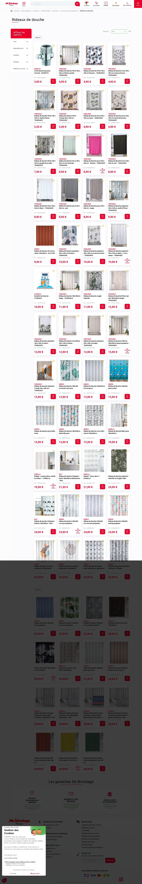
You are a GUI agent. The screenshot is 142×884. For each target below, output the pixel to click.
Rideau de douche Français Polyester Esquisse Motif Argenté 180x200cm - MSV (118, 715)
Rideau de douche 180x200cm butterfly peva (69, 432)
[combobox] (55, 3)
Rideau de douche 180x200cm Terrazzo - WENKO (119, 567)
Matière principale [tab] (19, 70)
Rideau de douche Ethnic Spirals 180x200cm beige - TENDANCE (118, 298)
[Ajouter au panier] (53, 81)
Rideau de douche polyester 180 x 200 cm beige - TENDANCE (94, 343)
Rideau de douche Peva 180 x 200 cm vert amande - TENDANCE (69, 163)
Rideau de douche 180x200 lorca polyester (43, 624)
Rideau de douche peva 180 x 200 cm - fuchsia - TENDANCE (94, 162)
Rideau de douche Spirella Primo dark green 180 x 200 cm (93, 760)
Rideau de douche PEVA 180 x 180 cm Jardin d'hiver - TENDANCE (44, 118)
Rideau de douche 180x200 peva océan (117, 387)
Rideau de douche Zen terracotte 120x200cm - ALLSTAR (44, 252)
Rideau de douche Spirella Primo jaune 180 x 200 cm (68, 759)
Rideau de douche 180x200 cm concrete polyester (93, 522)
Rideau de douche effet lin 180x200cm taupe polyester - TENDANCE (118, 343)
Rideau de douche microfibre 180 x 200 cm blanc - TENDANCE (69, 343)
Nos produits (26, 11)
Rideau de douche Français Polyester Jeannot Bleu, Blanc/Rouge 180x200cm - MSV (93, 715)
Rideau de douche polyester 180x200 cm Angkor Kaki (118, 477)
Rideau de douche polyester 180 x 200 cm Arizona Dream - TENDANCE (94, 253)
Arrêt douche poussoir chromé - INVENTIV (42, 72)
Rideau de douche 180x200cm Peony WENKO (45, 669)
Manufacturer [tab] (18, 48)
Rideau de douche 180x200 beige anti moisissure (117, 669)
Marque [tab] (16, 62)
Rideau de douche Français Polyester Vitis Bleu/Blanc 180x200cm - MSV (68, 715)
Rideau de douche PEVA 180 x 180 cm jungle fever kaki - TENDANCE (44, 163)
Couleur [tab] (16, 55)
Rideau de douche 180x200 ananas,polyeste (117, 522)
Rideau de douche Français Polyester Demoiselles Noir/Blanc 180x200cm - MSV (44, 715)
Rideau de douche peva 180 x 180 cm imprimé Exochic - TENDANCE (118, 118)
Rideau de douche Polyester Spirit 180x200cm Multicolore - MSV (69, 478)
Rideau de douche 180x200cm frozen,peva (94, 387)
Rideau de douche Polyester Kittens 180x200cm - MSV (44, 522)
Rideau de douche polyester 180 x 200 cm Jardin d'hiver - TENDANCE (118, 208)
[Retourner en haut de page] (121, 879)
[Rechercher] (77, 3)
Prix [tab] (14, 41)
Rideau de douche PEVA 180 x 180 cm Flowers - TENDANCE (94, 72)
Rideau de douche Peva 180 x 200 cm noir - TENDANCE (118, 162)
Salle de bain (45, 11)
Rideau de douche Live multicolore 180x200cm (94, 432)
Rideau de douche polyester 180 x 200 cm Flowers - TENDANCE (69, 253)
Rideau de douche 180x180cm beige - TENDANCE (69, 297)
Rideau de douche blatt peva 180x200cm (118, 432)
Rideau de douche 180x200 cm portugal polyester (93, 624)
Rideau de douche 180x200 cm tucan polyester (68, 624)
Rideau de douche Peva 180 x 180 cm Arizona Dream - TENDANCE (118, 73)
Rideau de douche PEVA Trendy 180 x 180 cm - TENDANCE (67, 118)
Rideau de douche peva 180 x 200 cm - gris (69, 207)
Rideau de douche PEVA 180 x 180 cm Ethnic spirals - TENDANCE (69, 73)
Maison (35, 11)
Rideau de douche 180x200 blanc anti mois (93, 669)
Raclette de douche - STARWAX (41, 297)
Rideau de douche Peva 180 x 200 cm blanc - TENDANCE (44, 207)
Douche (55, 11)
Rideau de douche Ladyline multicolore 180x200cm (68, 567)
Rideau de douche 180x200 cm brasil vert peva (68, 387)
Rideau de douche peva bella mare (44, 432)
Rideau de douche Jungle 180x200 (93, 297)
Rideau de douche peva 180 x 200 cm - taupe (94, 207)
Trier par (106, 31)
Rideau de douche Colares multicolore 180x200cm (43, 567)
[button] (53, 46)
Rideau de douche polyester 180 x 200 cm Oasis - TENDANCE (44, 343)
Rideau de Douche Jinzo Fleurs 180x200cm (67, 669)
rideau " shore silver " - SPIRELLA (92, 477)
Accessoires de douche (69, 11)
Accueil (16, 11)
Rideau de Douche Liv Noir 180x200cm (117, 624)
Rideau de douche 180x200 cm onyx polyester (68, 522)
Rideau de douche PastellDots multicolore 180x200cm (94, 567)
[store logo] (11, 4)
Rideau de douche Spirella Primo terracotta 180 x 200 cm (44, 760)
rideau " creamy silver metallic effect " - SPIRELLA (45, 477)
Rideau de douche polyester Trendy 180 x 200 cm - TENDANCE (44, 388)
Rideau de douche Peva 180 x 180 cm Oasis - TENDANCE (94, 117)
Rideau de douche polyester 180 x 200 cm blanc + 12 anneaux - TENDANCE (118, 253)
